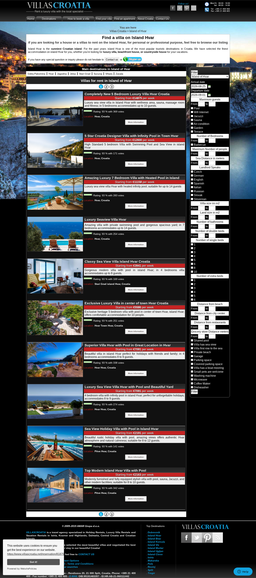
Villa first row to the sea (208, 348)
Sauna (198, 120)
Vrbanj (108, 73)
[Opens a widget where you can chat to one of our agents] (243, 572)
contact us (86, 554)
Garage (198, 356)
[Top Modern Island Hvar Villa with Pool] (55, 484)
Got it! (33, 562)
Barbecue (200, 144)
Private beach (202, 352)
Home (30, 18)
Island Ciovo (155, 554)
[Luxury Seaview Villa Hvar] (55, 233)
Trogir (151, 573)
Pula (150, 563)
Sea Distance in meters (210, 158)
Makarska (153, 560)
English (198, 179)
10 (195, 271)
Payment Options (69, 560)
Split (150, 570)
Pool (197, 108)
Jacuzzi (198, 116)
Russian (198, 191)
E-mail (73, 576)
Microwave (200, 379)
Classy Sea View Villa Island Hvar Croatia (117, 261)
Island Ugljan (155, 551)
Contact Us (162, 18)
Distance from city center (210, 313)
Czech (197, 171)
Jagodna (62, 73)
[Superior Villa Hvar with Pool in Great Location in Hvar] (55, 359)
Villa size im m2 (210, 203)
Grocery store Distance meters (209, 331)
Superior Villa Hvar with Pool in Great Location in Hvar (128, 345)
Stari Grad (84, 73)
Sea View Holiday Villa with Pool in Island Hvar (121, 429)
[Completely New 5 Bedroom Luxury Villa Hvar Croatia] (55, 108)
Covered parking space (208, 364)
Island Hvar (154, 535)
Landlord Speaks (209, 167)
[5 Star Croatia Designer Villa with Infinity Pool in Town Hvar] (55, 150)
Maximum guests (209, 99)
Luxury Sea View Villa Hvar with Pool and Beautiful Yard (129, 387)
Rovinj (151, 566)
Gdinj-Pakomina (36, 73)
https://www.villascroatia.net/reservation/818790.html (39, 554)
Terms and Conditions (80, 563)
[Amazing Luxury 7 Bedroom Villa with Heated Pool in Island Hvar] (55, 192)
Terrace (198, 131)
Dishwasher (201, 387)
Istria (151, 557)
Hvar (51, 73)
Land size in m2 (210, 212)
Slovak (197, 195)
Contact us (112, 59)
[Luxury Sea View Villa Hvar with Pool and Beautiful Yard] (55, 401)
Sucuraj (98, 73)
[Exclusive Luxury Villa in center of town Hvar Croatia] (55, 317)
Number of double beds (209, 231)
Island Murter (155, 548)
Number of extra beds (210, 276)
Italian (197, 187)
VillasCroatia (36, 532)
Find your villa (104, 18)
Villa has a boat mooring (209, 367)
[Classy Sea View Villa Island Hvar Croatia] (55, 275)
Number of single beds (210, 240)
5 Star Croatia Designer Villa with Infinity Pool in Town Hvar (131, 136)
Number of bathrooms (210, 221)
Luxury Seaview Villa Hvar (105, 219)
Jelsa (73, 73)
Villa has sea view (205, 344)
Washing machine (205, 375)
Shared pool (201, 340)
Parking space (203, 360)
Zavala (119, 73)
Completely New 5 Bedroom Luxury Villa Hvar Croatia (127, 94)
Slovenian (199, 199)
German (198, 175)
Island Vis (153, 544)
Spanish (198, 183)
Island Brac (154, 538)
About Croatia (145, 18)
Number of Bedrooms (210, 136)
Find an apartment (124, 18)
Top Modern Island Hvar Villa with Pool (115, 470)
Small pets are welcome (208, 371)
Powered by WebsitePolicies (22, 568)
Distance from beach (210, 304)
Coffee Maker (202, 383)
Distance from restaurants (210, 322)
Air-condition (201, 123)
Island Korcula (156, 541)
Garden (198, 127)
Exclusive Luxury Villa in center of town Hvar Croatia (126, 303)
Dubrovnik (154, 532)
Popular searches (67, 566)
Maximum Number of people (209, 149)
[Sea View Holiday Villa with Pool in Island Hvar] (55, 443)
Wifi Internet (201, 112)
